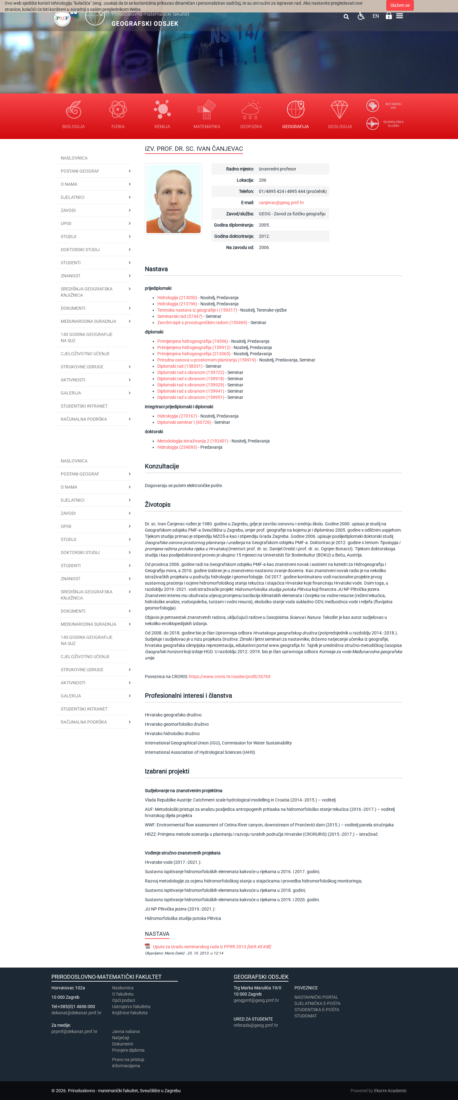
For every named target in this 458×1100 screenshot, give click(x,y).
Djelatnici (72, 197)
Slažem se (400, 5)
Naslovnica (74, 157)
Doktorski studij (80, 249)
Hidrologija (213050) (177, 297)
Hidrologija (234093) (177, 447)
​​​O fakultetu (123, 994)
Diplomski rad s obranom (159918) (190, 378)
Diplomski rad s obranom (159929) (190, 384)
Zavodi (68, 210)
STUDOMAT (305, 1015)
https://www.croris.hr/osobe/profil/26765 (229, 676)
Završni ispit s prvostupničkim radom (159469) (202, 322)
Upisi (66, 223)
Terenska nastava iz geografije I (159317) (197, 310)
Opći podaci (123, 1000)
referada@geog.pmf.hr (256, 1025)
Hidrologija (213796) (177, 303)
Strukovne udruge (82, 366)
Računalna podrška (84, 419)
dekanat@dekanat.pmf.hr (76, 1012)
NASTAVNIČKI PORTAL (316, 997)
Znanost (70, 275)
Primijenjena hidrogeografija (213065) (194, 353)
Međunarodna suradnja (88, 321)
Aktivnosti (73, 379)
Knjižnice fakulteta (130, 1012)
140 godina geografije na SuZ (86, 337)
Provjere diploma (128, 1050)
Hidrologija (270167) (177, 416)
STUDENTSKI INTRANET (84, 406)
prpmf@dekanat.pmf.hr (74, 1031)
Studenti (71, 262)
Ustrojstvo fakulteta (131, 1006)
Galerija (71, 392)
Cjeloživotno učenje (85, 353)
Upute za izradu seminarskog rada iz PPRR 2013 (212, 946)
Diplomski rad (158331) (180, 366)
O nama (69, 184)
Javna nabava (126, 1031)
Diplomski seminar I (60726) (184, 422)
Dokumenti (73, 308)
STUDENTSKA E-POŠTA (316, 1009)
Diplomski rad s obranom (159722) (190, 372)
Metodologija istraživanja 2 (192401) (192, 440)
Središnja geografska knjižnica (86, 292)
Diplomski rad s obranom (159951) (190, 397)
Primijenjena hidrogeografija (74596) (192, 341)
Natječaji (120, 1037)
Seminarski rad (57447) (180, 316)
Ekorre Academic (390, 1090)
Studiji (68, 236)
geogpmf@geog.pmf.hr (256, 1000)
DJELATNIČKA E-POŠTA (317, 1003)
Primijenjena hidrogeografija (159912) (194, 347)
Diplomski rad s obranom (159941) (190, 391)
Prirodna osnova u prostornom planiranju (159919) (206, 359)
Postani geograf (80, 171)
